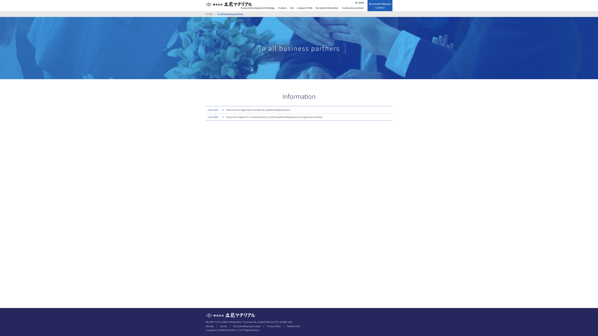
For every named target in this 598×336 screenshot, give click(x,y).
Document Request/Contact (247, 326)
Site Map (210, 326)
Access (223, 326)
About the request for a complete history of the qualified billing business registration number (274, 117)
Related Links (293, 326)
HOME (209, 14)
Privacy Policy (274, 326)
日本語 (361, 2)
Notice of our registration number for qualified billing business (258, 109)
